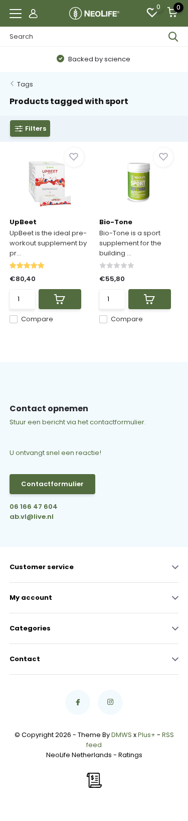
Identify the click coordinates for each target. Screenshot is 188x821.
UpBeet (23, 222)
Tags (25, 84)
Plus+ (146, 735)
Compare (37, 319)
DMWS (121, 735)
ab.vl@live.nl (32, 516)
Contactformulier (52, 484)
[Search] (173, 37)
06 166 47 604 (34, 506)
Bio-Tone (115, 222)
